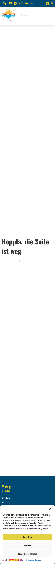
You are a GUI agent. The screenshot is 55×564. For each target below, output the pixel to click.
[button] (50, 508)
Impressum (38, 560)
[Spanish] (16, 559)
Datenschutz (30, 560)
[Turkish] (20, 559)
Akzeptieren (27, 537)
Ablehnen (27, 545)
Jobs (3, 502)
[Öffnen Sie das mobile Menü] (51, 15)
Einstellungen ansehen (27, 553)
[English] (4, 559)
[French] (8, 559)
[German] (12, 559)
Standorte (6, 498)
